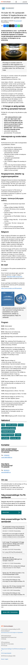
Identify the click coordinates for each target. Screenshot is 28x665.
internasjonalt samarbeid (8, 428)
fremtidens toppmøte (7, 434)
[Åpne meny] (16, 2)
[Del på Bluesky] (16, 26)
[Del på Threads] (13, 26)
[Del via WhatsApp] (18, 26)
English (6, 659)
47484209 (6, 455)
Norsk (2, 659)
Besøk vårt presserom (10, 612)
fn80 (3, 425)
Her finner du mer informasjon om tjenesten (12, 632)
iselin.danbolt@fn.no (6, 457)
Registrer (5, 512)
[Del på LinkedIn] (7, 26)
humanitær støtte (15, 438)
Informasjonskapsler (6, 653)
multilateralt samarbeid (8, 431)
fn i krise (20, 425)
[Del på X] (10, 26)
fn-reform (18, 434)
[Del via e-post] (21, 26)
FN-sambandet (17, 20)
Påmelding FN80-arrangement (14, 276)
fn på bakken (5, 438)
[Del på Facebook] (4, 26)
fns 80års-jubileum (11, 425)
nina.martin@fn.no (6, 472)
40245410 (6, 470)
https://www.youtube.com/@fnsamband (11, 288)
